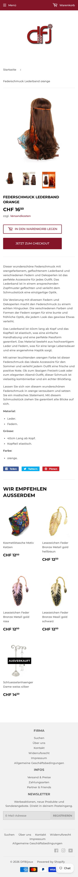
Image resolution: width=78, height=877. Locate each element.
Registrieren (62, 815)
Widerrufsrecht (39, 753)
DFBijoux (26, 861)
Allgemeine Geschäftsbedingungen (39, 763)
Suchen (39, 738)
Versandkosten (20, 216)
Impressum (39, 758)
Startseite (9, 69)
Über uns (39, 743)
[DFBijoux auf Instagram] (63, 851)
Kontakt (39, 747)
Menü (12, 5)
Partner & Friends (39, 787)
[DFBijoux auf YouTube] (70, 851)
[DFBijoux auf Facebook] (56, 851)
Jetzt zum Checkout (32, 243)
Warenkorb (67, 5)
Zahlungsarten (39, 782)
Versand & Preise (39, 777)
